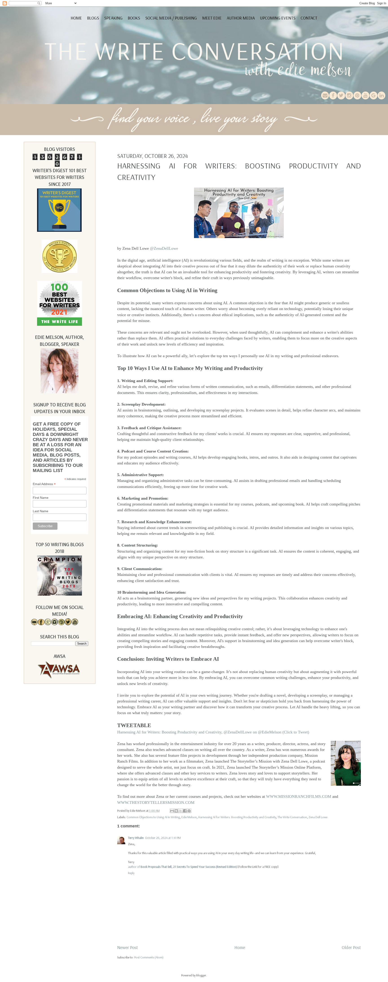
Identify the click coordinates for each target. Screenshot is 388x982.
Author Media (241, 18)
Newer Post (127, 947)
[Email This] (172, 811)
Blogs (93, 18)
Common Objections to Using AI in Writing (153, 817)
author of (182, 867)
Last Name (40, 511)
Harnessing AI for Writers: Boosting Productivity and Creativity (237, 817)
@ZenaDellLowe (164, 248)
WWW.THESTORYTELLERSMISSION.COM (155, 802)
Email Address (44, 484)
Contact (309, 18)
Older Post (351, 947)
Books (134, 18)
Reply (131, 873)
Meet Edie (212, 18)
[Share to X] (180, 811)
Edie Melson (189, 817)
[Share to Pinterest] (189, 811)
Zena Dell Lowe (318, 817)
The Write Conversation (292, 817)
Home (76, 18)
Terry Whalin (136, 838)
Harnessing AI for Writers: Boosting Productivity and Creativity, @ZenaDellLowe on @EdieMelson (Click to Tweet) (213, 732)
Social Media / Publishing (171, 18)
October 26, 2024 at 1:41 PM (163, 838)
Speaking (113, 18)
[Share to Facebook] (185, 811)
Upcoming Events (277, 18)
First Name (40, 497)
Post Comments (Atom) (148, 957)
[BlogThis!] (176, 811)
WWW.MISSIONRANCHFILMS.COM (298, 796)
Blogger (201, 975)
